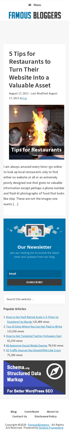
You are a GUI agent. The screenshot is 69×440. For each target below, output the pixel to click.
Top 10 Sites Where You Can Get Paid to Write (34, 326)
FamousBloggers (38, 424)
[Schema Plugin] (34, 393)
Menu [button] (37, 5)
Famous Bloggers (34, 15)
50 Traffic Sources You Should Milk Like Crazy (33, 350)
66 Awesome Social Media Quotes (26, 345)
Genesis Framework (51, 427)
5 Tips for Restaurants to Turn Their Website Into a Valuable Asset (30, 69)
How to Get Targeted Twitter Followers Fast (34, 336)
